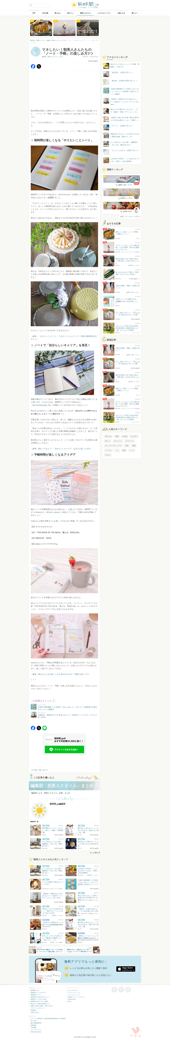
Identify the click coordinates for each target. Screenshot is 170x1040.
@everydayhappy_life (42, 405)
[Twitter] (39, 68)
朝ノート (45, 770)
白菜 (126, 446)
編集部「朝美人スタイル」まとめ (52, 56)
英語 (117, 436)
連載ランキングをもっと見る (129, 216)
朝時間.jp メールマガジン (38, 992)
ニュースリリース (36, 1029)
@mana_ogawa (53, 512)
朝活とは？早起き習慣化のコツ (40, 1004)
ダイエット (118, 441)
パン (117, 450)
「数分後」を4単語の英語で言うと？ (123, 81)
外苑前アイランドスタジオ (76, 997)
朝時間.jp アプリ (36, 995)
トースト (108, 450)
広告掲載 (33, 1027)
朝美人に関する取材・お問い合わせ (42, 1006)
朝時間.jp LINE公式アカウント (40, 997)
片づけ (107, 455)
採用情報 (33, 1025)
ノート (131, 450)
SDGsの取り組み (36, 1032)
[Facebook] (33, 68)
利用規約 (33, 1010)
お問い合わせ (35, 1012)
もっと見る (94, 853)
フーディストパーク (74, 995)
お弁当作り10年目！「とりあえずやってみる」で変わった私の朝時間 (125, 160)
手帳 (40, 770)
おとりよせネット (73, 990)
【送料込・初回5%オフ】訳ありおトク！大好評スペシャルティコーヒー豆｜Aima (124, 101)
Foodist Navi (72, 999)
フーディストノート (74, 992)
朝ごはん (108, 436)
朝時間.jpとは (35, 990)
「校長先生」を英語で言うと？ (121, 72)
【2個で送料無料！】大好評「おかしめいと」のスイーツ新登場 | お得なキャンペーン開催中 (124, 91)
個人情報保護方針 (36, 1023)
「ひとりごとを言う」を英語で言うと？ (124, 150)
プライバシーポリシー (38, 1008)
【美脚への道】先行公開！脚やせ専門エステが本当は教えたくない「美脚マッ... (122, 119)
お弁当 (124, 436)
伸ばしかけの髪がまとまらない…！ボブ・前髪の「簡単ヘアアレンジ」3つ (124, 110)
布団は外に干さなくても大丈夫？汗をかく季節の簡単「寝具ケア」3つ (124, 135)
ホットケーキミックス (113, 446)
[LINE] (44, 730)
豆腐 (133, 446)
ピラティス (130, 441)
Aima (69, 1001)
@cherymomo (64, 195)
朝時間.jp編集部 (93, 61)
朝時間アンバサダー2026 (38, 999)
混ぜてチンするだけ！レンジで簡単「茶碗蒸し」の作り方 (122, 65)
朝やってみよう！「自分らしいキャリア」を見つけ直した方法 (64, 449)
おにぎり (134, 436)
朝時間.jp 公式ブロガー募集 (39, 1001)
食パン (107, 441)
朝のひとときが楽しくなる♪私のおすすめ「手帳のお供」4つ (63, 674)
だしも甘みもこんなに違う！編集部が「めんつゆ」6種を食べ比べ (124, 143)
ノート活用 (34, 770)
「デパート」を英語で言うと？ (121, 126)
